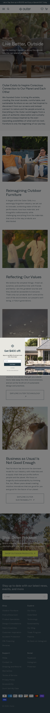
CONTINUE (12, 364)
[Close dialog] (48, 339)
